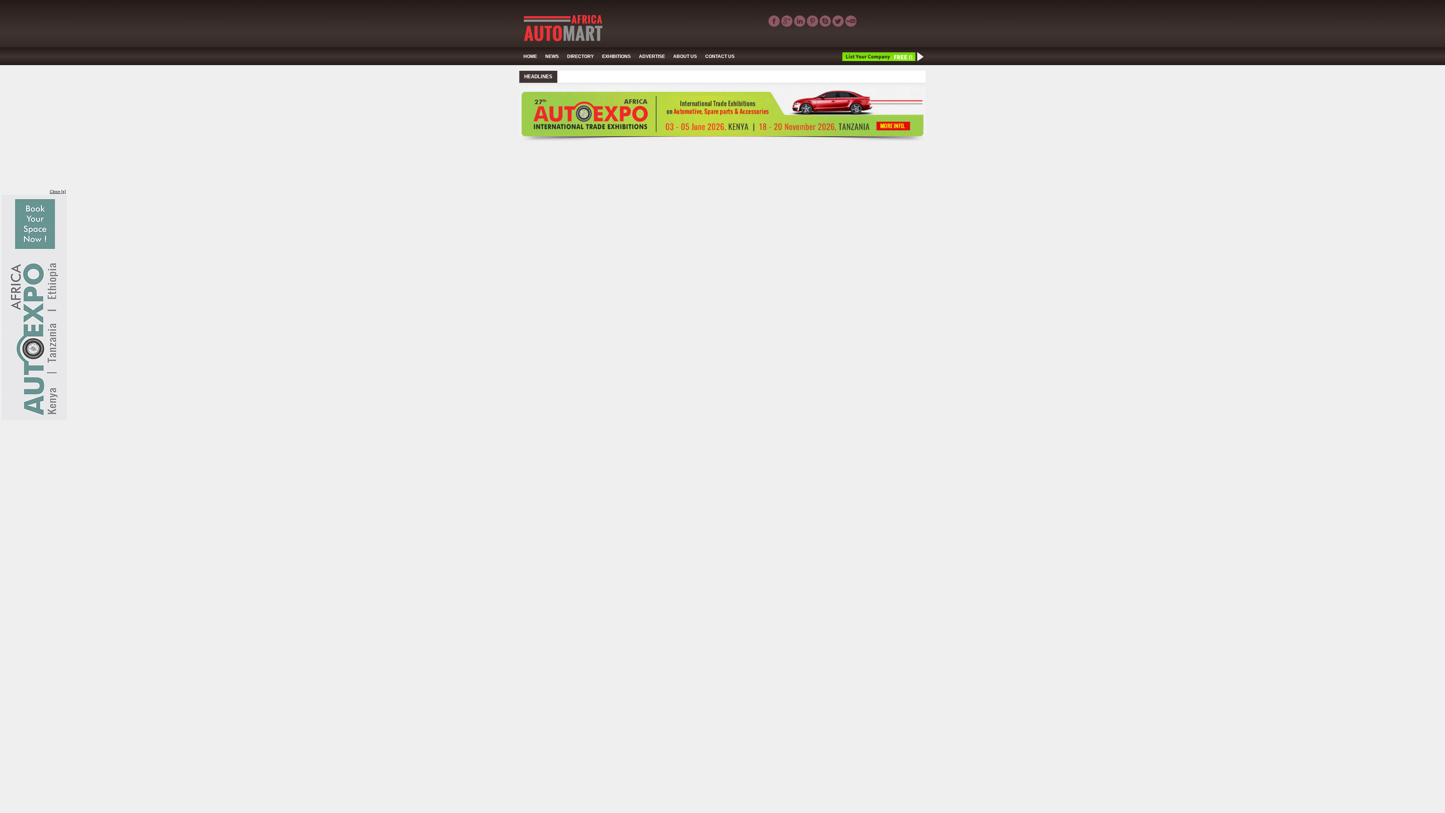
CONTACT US (720, 56)
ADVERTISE (652, 56)
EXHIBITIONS (616, 56)
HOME (530, 56)
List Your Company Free (882, 56)
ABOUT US (685, 56)
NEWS (552, 56)
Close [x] (58, 191)
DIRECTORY (580, 56)
